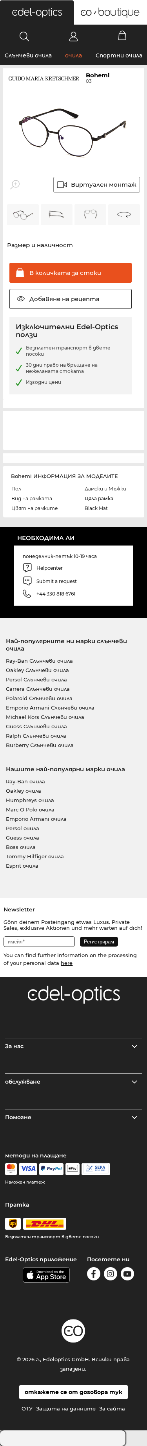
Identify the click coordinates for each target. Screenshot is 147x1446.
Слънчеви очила (28, 55)
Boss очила (21, 847)
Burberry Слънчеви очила (40, 745)
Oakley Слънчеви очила (37, 670)
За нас (14, 1046)
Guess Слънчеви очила (36, 726)
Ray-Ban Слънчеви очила (39, 661)
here (67, 963)
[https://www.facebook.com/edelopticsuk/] (93, 1275)
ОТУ (27, 1408)
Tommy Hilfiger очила (35, 856)
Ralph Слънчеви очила (36, 736)
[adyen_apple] (72, 1169)
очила (73, 55)
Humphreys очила (30, 800)
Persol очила (22, 828)
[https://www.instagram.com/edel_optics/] (110, 1275)
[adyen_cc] (11, 1169)
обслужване (22, 1081)
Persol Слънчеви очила (36, 679)
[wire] (96, 1169)
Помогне (18, 1117)
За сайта (112, 1408)
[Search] (24, 36)
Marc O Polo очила (30, 809)
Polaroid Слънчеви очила (39, 698)
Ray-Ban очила (25, 781)
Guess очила (22, 837)
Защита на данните (66, 1408)
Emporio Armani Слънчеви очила (50, 707)
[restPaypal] (51, 1169)
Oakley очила (23, 791)
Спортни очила (119, 55)
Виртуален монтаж (103, 184)
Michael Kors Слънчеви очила (45, 717)
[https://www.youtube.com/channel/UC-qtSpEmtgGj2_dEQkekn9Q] (127, 1275)
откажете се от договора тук (73, 1392)
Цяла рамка (99, 498)
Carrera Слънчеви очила (38, 689)
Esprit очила (22, 866)
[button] (37, 12)
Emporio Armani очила (36, 819)
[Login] (73, 36)
